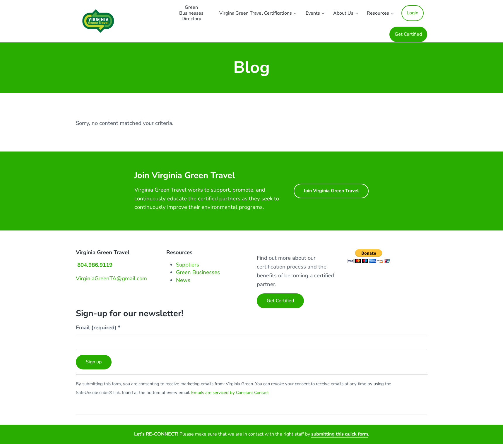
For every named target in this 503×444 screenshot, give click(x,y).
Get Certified (280, 300)
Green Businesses (198, 272)
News (183, 280)
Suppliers (187, 265)
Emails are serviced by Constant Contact (230, 392)
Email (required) (98, 327)
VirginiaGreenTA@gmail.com (111, 278)
